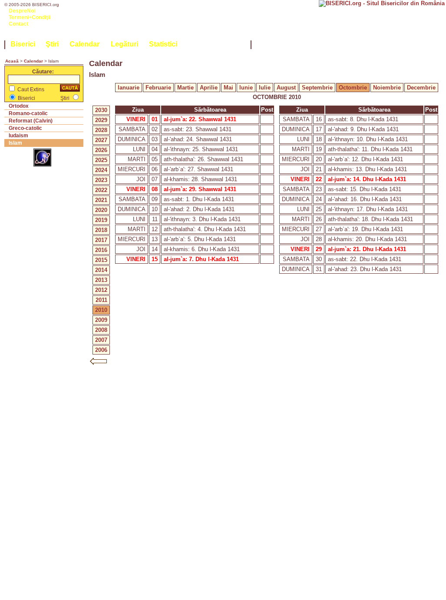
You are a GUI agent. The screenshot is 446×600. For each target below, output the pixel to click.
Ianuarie (128, 87)
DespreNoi (22, 11)
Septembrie (317, 87)
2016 (101, 250)
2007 (101, 340)
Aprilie (209, 87)
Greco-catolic (25, 128)
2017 (101, 240)
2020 (101, 210)
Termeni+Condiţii (29, 17)
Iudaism (18, 135)
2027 (101, 140)
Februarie (158, 87)
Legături (124, 44)
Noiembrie (387, 87)
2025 (101, 160)
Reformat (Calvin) (31, 120)
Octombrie (353, 87)
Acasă (12, 61)
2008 (101, 330)
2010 (101, 310)
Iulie (265, 87)
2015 (101, 260)
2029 (101, 120)
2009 (101, 320)
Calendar (84, 44)
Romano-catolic (28, 113)
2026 (101, 150)
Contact (18, 24)
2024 (101, 170)
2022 (101, 190)
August (286, 87)
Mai (228, 87)
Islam (15, 143)
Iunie (246, 87)
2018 (101, 230)
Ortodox (19, 106)
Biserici (22, 44)
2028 (101, 130)
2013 (101, 280)
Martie (185, 87)
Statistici (163, 44)
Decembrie (421, 87)
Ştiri (52, 44)
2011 (101, 300)
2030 (101, 110)
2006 (101, 350)
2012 (101, 290)
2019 (101, 220)
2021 (101, 200)
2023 (101, 180)
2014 (101, 270)
